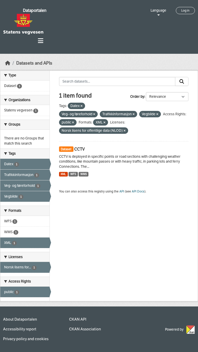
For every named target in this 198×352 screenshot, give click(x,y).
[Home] (7, 63)
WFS (73, 174)
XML (63, 174)
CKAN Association (85, 329)
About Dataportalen (20, 319)
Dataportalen (34, 10)
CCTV (79, 149)
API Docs (138, 191)
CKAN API (77, 319)
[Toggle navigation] (40, 41)
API (121, 191)
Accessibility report (19, 329)
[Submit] (181, 81)
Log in (185, 10)
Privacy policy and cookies (25, 339)
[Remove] (81, 106)
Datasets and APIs (34, 63)
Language (158, 10)
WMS (83, 174)
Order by (137, 96)
